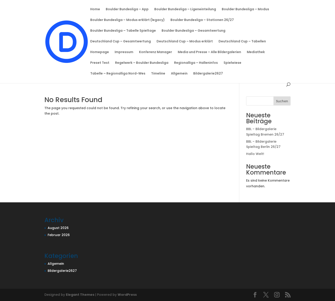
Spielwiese (232, 63)
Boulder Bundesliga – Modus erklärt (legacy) (127, 20)
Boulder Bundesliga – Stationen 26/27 (202, 20)
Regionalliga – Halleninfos (196, 63)
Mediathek (256, 52)
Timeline (158, 74)
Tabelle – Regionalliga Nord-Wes (117, 74)
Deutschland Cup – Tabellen (242, 42)
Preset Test (99, 63)
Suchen (282, 101)
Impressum (124, 52)
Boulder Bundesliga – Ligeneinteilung (185, 9)
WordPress (127, 294)
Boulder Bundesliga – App (127, 9)
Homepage (99, 52)
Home (95, 9)
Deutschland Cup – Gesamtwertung (120, 42)
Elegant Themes (80, 294)
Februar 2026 (59, 235)
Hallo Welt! (255, 154)
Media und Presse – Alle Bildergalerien (209, 52)
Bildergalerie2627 (208, 74)
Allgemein (179, 74)
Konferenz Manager (155, 52)
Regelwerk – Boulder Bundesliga (141, 63)
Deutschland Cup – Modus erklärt (185, 42)
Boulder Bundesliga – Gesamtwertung (193, 31)
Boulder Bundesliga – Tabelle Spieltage (123, 31)
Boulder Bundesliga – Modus (245, 9)
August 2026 (58, 228)
